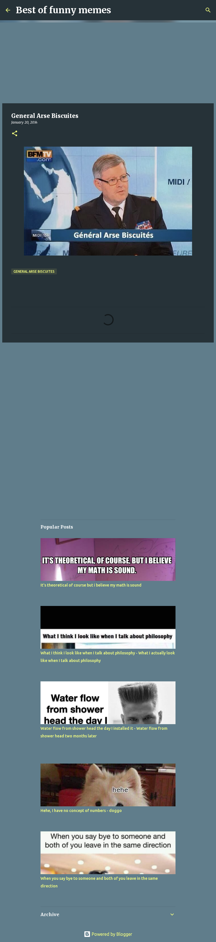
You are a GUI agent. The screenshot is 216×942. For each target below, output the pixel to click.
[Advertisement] (108, 62)
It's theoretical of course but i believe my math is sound (90, 585)
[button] (14, 134)
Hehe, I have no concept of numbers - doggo (81, 810)
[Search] (208, 10)
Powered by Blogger (111, 934)
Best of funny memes (63, 10)
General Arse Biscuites (34, 271)
